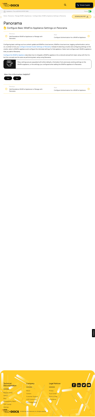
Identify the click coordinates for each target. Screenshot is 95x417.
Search (5, 395)
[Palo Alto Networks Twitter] (84, 387)
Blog (4, 398)
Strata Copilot (85, 5)
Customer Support (32, 396)
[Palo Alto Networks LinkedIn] (79, 387)
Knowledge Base (31, 402)
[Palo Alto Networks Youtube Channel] (89, 387)
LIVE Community (31, 399)
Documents (52, 399)
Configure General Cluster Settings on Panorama (35, 47)
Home (5, 16)
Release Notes (8, 392)
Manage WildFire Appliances (23, 16)
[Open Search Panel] (65, 5)
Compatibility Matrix (9, 401)
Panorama (11, 16)
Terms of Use (53, 396)
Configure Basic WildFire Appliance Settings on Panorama (49, 16)
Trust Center (53, 393)
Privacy (51, 391)
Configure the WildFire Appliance (14, 55)
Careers (28, 393)
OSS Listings (7, 404)
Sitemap (6, 407)
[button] (93, 333)
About (28, 391)
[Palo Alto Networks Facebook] (74, 387)
